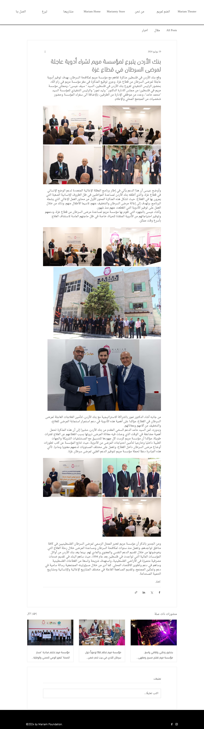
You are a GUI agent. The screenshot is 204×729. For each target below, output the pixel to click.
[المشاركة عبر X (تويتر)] (151, 592)
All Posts (171, 30)
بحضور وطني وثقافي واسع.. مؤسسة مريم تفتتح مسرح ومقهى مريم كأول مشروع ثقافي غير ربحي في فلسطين (155, 654)
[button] (139, 10)
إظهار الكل (32, 614)
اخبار (145, 30)
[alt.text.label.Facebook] (171, 724)
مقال (157, 30)
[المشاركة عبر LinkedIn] (143, 592)
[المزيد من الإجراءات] (45, 52)
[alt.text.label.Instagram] (176, 724)
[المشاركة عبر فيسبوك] (159, 592)
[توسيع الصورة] (131, 125)
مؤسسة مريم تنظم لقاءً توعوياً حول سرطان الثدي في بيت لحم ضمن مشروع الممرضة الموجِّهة (103, 654)
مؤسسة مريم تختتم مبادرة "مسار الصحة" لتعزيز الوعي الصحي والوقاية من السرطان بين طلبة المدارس (51, 654)
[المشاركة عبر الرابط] (136, 592)
